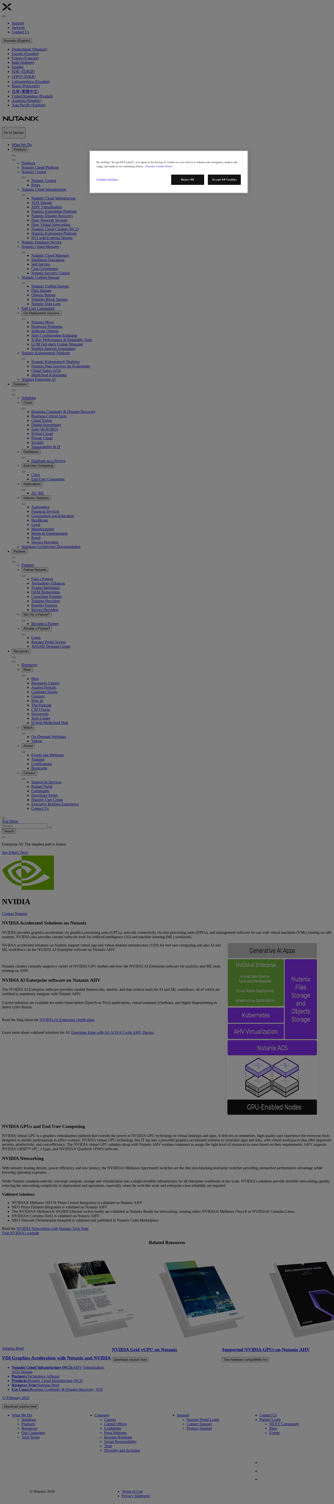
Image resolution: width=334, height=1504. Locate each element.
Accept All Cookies (224, 179)
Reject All (187, 179)
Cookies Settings (107, 179)
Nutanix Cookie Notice (158, 166)
